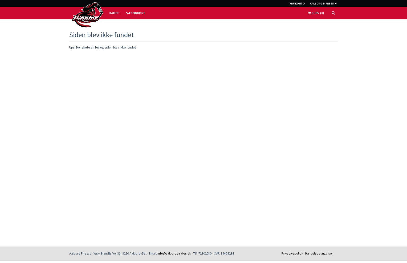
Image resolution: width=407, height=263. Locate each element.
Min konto (297, 3)
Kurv (317, 13)
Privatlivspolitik (292, 253)
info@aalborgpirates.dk (174, 253)
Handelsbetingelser (319, 253)
